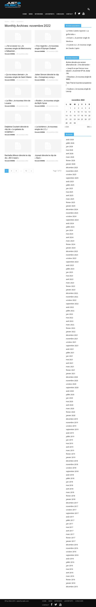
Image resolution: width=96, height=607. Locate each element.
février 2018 (70, 496)
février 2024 (70, 244)
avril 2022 (69, 321)
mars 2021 (70, 366)
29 (70, 123)
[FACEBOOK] (75, 14)
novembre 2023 (72, 255)
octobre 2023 (71, 258)
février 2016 (70, 579)
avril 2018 (69, 489)
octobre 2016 (71, 552)
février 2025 (70, 202)
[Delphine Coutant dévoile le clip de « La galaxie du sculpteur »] (18, 117)
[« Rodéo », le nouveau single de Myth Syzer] (48, 91)
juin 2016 (69, 566)
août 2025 (70, 181)
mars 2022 (70, 325)
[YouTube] (60, 605)
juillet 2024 (70, 227)
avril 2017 (69, 531)
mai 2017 (69, 527)
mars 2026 (70, 157)
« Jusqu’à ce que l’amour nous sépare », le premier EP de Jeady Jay (78, 70)
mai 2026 (69, 150)
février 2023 (70, 286)
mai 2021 (69, 359)
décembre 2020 (72, 377)
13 (89, 112)
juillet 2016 (70, 562)
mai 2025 (69, 192)
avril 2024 (69, 237)
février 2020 (70, 412)
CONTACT (69, 14)
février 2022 (70, 328)
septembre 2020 (72, 387)
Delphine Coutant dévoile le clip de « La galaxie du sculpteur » (16, 129)
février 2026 (70, 160)
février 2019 (70, 454)
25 (82, 119)
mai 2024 (69, 234)
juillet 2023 (70, 269)
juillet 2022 (70, 311)
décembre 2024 (72, 209)
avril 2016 (69, 572)
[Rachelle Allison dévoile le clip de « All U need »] (18, 146)
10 (78, 112)
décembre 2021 (72, 335)
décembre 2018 (72, 461)
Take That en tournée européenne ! (78, 84)
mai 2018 (69, 485)
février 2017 (70, 538)
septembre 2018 (72, 471)
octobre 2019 (71, 426)
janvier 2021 (70, 373)
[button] (88, 9)
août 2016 (70, 559)
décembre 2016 (72, 545)
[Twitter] (55, 605)
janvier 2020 (70, 415)
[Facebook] (51, 605)
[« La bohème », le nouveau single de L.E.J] (48, 117)
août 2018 (70, 475)
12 (26, 171)
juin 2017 (69, 524)
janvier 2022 (70, 332)
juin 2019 (69, 440)
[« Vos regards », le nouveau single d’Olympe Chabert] (48, 36)
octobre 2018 (71, 468)
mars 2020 (70, 408)
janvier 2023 (70, 290)
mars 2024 (70, 241)
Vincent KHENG (10, 54)
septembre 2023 (72, 262)
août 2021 (70, 349)
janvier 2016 (70, 583)
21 (66, 119)
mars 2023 (70, 283)
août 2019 (70, 433)
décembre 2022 (72, 293)
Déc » (89, 127)
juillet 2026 (70, 143)
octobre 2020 (71, 384)
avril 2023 (69, 279)
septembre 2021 (72, 345)
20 (89, 115)
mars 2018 (70, 492)
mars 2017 (70, 534)
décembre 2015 (72, 586)
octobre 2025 (71, 174)
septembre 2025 (72, 178)
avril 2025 (69, 195)
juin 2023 (69, 272)
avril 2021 (69, 363)
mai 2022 (69, 318)
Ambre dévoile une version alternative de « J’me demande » (78, 63)
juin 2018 (69, 482)
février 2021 (70, 370)
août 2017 (70, 517)
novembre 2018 (72, 464)
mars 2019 (70, 450)
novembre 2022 (72, 297)
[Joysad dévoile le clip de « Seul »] (48, 146)
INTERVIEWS (39, 14)
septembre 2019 (72, 429)
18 (82, 115)
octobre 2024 (71, 216)
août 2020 (70, 391)
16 (75, 115)
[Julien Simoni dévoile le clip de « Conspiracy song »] (48, 65)
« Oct (67, 127)
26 (86, 119)
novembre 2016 (72, 548)
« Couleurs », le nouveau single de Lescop (78, 90)
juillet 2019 (70, 436)
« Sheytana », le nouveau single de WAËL (78, 78)
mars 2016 (70, 576)
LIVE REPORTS (49, 14)
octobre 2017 (71, 510)
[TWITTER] (79, 14)
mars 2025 (70, 199)
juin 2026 (69, 146)
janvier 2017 (70, 541)
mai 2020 (69, 401)
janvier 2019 (70, 457)
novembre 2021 (72, 338)
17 (78, 115)
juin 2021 (69, 356)
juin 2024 (69, 230)
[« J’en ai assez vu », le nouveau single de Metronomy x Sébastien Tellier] (18, 36)
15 (70, 115)
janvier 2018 (70, 499)
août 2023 (70, 265)
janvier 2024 (70, 248)
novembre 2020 (72, 380)
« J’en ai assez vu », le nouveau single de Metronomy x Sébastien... (18, 48)
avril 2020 (69, 405)
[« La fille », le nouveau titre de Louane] (18, 91)
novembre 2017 (72, 506)
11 (82, 112)
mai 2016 (69, 569)
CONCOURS (60, 14)
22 (70, 119)
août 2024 (70, 223)
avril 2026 (69, 153)
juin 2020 (69, 398)
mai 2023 (69, 276)
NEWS (31, 14)
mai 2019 (69, 443)
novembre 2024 (72, 213)
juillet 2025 (70, 185)
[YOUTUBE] (83, 14)
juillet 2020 (70, 394)
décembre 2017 (72, 503)
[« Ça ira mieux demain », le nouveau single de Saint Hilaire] (18, 65)
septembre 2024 (72, 220)
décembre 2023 (72, 251)
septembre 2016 (72, 555)
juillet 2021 (70, 352)
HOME (25, 14)
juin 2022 (69, 314)
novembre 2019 (72, 422)
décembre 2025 (72, 167)
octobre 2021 (71, 342)
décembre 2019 (72, 419)
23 (75, 119)
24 (78, 119)
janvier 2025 (70, 206)
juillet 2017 (70, 520)
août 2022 (70, 307)
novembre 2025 (72, 171)
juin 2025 (69, 188)
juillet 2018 (70, 478)
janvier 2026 (70, 164)
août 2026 (70, 139)
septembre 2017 (72, 513)
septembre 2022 (72, 304)
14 (66, 115)
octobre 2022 (71, 300)
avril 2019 (69, 447)
